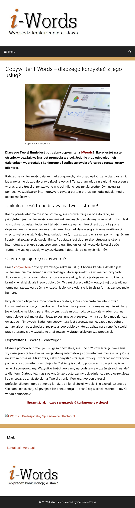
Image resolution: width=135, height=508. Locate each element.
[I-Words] (43, 23)
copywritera (22, 267)
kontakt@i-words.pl (21, 447)
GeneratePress (86, 502)
